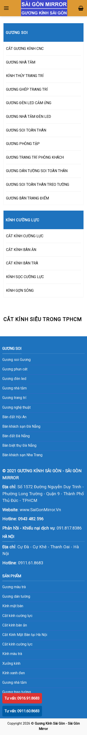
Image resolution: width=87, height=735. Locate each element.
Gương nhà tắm (14, 682)
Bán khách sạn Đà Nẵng (21, 426)
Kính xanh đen (13, 673)
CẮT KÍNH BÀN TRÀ (22, 263)
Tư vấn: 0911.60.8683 (22, 711)
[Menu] (6, 8)
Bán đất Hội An (14, 417)
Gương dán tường (16, 596)
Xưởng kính (11, 663)
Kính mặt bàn (12, 606)
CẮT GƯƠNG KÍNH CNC (25, 48)
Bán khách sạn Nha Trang (22, 455)
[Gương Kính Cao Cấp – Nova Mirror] (44, 8)
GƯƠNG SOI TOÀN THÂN (26, 130)
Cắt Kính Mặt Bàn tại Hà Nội (24, 634)
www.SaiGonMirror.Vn (40, 509)
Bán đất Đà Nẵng (16, 436)
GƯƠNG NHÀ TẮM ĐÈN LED (28, 116)
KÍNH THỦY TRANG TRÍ (25, 76)
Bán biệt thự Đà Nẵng (19, 445)
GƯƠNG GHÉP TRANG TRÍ (27, 89)
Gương (25, 359)
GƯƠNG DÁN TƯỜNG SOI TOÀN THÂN (37, 171)
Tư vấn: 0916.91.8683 (22, 698)
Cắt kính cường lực (17, 615)
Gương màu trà (14, 587)
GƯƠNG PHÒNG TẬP (23, 143)
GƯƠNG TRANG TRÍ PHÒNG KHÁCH (35, 157)
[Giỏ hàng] (81, 8)
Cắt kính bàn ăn (14, 625)
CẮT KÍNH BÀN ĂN (21, 249)
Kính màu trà (12, 654)
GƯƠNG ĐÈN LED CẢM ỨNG (28, 103)
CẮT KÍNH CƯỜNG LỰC (24, 236)
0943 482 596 (31, 518)
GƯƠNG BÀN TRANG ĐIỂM (27, 198)
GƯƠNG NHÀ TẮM (20, 62)
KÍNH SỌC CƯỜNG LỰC (25, 277)
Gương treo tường (16, 692)
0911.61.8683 (30, 562)
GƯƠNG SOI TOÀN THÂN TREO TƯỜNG (37, 184)
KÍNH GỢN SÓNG (20, 290)
